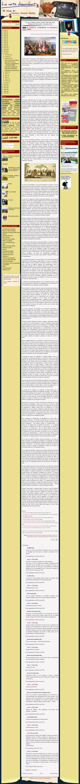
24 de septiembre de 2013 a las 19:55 (34, 644)
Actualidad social (11, 103)
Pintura (14, 112)
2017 (5, 46)
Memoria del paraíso (7, 235)
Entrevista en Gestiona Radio (12, 70)
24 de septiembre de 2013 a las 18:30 (34, 582)
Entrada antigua (54, 773)
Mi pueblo (15, 105)
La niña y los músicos (7, 261)
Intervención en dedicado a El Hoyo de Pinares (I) (14, 169)
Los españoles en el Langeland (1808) (29, 514)
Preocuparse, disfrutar (7, 251)
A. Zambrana (37, 778)
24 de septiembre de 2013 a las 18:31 (34, 590)
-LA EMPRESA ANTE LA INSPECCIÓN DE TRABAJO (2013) (69, 72)
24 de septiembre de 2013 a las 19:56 (34, 662)
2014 (5, 51)
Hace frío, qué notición (8, 252)
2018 (5, 44)
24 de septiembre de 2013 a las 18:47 (34, 636)
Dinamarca (30, 535)
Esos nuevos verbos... (10, 61)
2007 (5, 93)
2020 (5, 40)
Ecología (4, 112)
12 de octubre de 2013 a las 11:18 (33, 766)
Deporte (3, 113)
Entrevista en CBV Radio (11, 68)
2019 (5, 42)
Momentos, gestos (7, 247)
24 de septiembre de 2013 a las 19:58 (34, 704)
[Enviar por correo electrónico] (51, 539)
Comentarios (7, 146)
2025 (5, 32)
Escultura (9, 115)
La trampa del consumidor (8, 228)
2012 (5, 84)
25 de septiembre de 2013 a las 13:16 (34, 722)
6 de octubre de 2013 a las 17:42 (33, 748)
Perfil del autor (64, 38)
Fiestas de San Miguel (47, 535)
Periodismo (17, 115)
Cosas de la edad (6, 267)
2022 (5, 37)
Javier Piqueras (31, 733)
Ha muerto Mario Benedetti (9, 259)
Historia (5, 105)
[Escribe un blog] (53, 539)
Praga (3, 266)
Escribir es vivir (6, 269)
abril (6, 77)
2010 (5, 87)
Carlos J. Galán (31, 559)
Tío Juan (10, 199)
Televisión (17, 107)
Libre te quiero (6, 237)
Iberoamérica (5, 110)
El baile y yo (5, 256)
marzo (6, 79)
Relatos (13, 110)
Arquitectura (17, 109)
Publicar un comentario (31, 770)
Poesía (4, 109)
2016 (5, 47)
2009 (5, 89)
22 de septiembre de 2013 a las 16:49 (34, 572)
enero (6, 82)
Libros (4, 107)
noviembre (8, 54)
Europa (9, 112)
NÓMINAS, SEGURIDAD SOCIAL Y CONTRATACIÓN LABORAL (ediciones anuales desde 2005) (69, 86)
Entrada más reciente (27, 773)
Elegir (3, 244)
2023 (5, 35)
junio (6, 75)
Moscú (10, 183)
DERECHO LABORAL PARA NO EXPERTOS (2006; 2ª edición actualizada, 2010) (69, 81)
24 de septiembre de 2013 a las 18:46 (34, 619)
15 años (4, 249)
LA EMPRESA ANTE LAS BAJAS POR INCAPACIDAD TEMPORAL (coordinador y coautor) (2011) (69, 77)
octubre (7, 56)
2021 (5, 39)
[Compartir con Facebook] (56, 539)
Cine (18, 112)
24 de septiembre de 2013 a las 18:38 (34, 600)
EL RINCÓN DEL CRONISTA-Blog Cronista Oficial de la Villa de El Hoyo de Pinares (69, 132)
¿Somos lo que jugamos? (8, 257)
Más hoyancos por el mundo (12, 60)
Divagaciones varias (11, 99)
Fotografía (13, 115)
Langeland (40, 536)
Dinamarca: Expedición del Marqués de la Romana (31, 522)
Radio (18, 110)
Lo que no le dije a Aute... (8, 242)
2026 (5, 30)
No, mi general (12, 191)
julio (6, 73)
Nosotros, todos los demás (9, 230)
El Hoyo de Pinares (38, 535)
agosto (7, 72)
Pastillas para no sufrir (7, 254)
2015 (5, 49)
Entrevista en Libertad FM (11, 66)
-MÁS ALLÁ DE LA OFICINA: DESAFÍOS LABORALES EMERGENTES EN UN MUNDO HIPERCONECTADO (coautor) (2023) (69, 66)
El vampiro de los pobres (8, 239)
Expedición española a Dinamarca (28, 519)
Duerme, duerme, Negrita (8, 245)
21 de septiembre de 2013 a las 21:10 (34, 556)
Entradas (6, 144)
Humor (13, 113)
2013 (5, 53)
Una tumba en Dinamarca (27, 527)
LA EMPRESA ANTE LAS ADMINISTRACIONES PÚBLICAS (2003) (69, 91)
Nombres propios (11, 101)
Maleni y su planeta (7, 240)
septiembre (8, 58)
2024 (5, 33)
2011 (5, 86)
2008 (5, 91)
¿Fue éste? (5, 164)
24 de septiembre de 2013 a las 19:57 (34, 681)
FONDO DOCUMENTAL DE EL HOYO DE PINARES (69, 136)
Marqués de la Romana (48, 536)
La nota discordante (46, 778)
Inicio (41, 773)
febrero (7, 80)
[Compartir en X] (55, 539)
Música (10, 107)
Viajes (10, 109)
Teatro (8, 113)
